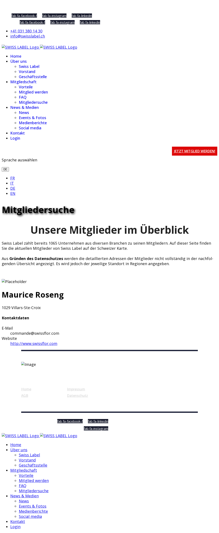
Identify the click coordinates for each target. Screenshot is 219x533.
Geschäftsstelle (33, 76)
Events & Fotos (32, 117)
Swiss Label (29, 66)
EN (12, 193)
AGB (24, 395)
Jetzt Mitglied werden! (194, 151)
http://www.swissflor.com (33, 343)
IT (12, 183)
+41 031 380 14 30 (26, 31)
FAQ (23, 97)
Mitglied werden (33, 92)
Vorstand (27, 71)
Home (15, 56)
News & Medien (24, 107)
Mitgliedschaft (23, 81)
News (24, 112)
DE (5, 169)
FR (12, 178)
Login (15, 138)
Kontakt (17, 133)
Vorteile (26, 86)
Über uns (18, 61)
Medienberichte (33, 122)
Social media (30, 127)
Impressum (76, 389)
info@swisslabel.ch (27, 36)
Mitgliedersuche (33, 102)
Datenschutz (77, 395)
